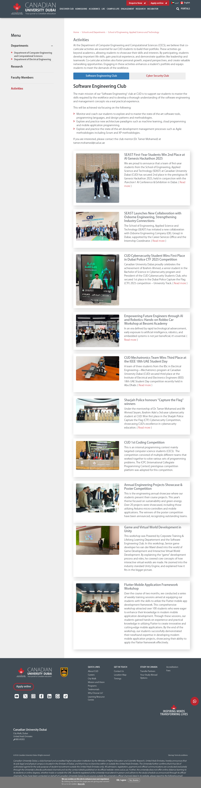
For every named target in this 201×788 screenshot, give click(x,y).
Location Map (120, 674)
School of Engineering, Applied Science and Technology (133, 32)
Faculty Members (22, 78)
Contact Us (119, 671)
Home (76, 32)
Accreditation (172, 667)
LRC (103, 9)
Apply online (157, 3)
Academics (94, 9)
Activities (17, 89)
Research (141, 9)
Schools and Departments (93, 32)
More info (81, 784)
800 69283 (20, 739)
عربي (177, 3)
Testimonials (93, 689)
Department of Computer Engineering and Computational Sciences (33, 54)
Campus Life (113, 9)
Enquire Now (136, 3)
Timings (117, 678)
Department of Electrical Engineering (32, 59)
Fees (168, 670)
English (187, 3)
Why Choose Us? (95, 693)
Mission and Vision (96, 682)
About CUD (93, 671)
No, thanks (134, 780)
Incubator (152, 9)
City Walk (92, 678)
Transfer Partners (147, 671)
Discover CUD (67, 9)
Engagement (127, 9)
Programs (92, 685)
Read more (158, 241)
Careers (91, 674)
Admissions (81, 9)
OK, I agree (121, 780)
